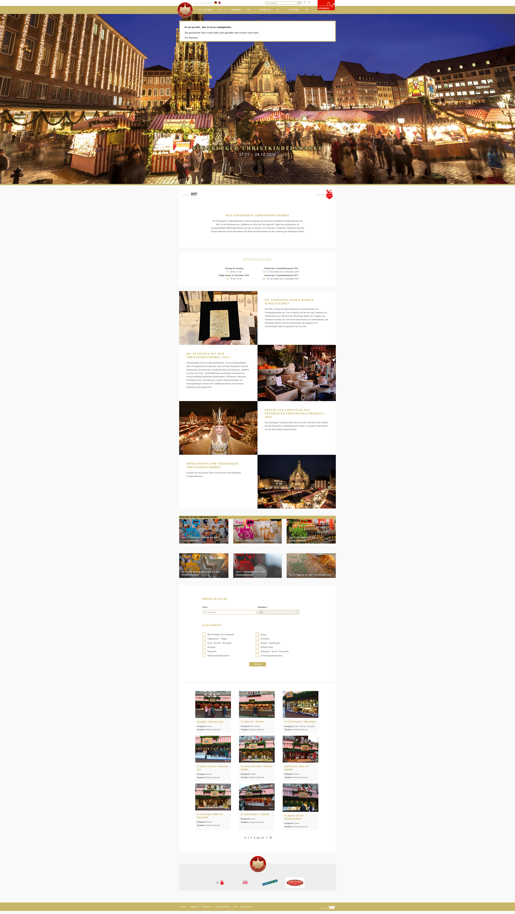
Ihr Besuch (265, 10)
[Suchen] (299, 2)
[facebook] (304, 2)
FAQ (235, 907)
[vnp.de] (194, 194)
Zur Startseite (191, 37)
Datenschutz (206, 907)
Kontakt (184, 907)
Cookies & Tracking (222, 907)
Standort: (262, 607)
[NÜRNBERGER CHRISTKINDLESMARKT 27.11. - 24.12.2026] (257, 170)
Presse (196, 3)
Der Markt (236, 10)
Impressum (194, 907)
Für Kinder (294, 10)
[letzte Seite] (270, 837)
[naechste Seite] (266, 837)
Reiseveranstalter (206, 3)
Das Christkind (205, 10)
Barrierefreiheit (246, 907)
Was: (205, 607)
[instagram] (308, 2)
